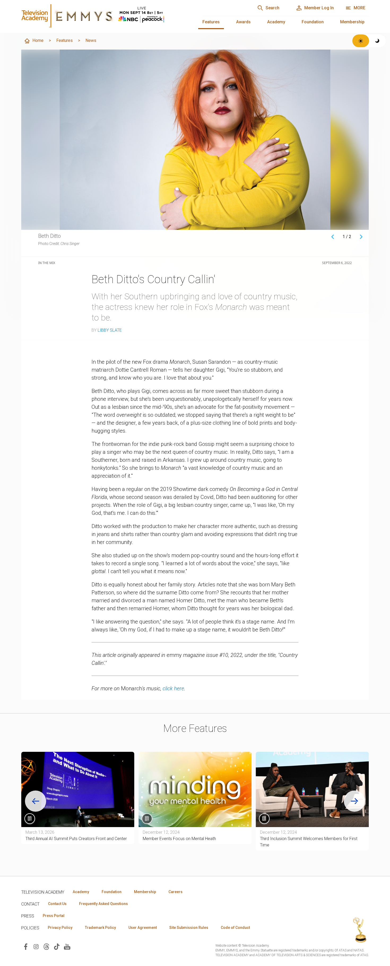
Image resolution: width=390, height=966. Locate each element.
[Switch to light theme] (360, 40)
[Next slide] (354, 801)
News (90, 40)
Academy (276, 21)
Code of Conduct (235, 927)
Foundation (313, 21)
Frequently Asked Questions (103, 904)
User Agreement (142, 927)
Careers (175, 892)
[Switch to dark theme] (377, 40)
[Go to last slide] (35, 801)
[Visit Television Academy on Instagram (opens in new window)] (36, 946)
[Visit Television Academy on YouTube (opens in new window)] (67, 946)
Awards (243, 21)
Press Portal (53, 916)
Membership (352, 21)
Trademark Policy (100, 927)
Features (211, 21)
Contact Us (57, 904)
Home (38, 40)
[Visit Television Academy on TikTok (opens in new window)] (56, 946)
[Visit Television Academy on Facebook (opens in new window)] (25, 946)
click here (173, 688)
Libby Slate (110, 330)
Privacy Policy (60, 927)
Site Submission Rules (188, 927)
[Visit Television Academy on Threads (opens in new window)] (46, 946)
